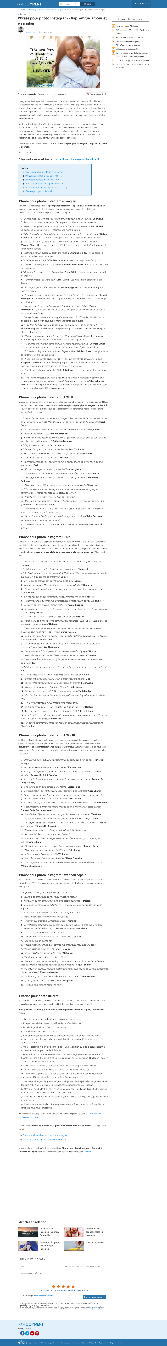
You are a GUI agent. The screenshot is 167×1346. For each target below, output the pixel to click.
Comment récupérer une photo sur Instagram (49, 1246)
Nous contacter (65, 1343)
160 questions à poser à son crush (129, 37)
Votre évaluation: (45, 1290)
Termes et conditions (79, 1343)
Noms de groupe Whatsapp (127, 26)
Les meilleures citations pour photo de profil (77, 159)
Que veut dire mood (95, 1242)
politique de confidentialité (44, 1295)
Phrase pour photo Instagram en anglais (44, 172)
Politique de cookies (115, 1343)
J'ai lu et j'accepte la (37, 1296)
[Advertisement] (63, 1187)
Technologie (33, 10)
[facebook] (22, 1333)
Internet (41, 10)
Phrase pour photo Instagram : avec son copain (47, 187)
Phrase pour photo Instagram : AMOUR (44, 184)
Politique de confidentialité (97, 1343)
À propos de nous (52, 1343)
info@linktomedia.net (96, 1309)
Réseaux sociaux (50, 10)
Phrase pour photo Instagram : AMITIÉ (43, 176)
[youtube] (32, 1333)
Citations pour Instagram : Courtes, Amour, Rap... (45, 1139)
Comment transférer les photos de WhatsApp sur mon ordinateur (129, 43)
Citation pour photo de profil (38, 191)
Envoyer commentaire (94, 1297)
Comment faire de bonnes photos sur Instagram (45, 1135)
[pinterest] (37, 1333)
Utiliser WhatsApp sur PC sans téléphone (132, 60)
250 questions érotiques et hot (128, 49)
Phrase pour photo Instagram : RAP (42, 180)
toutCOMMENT (23, 10)
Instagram (60, 10)
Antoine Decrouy (32, 32)
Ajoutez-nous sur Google (97, 94)
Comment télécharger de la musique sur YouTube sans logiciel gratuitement (132, 54)
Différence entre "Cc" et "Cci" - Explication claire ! (132, 32)
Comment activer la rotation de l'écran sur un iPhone (132, 66)
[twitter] (27, 1333)
